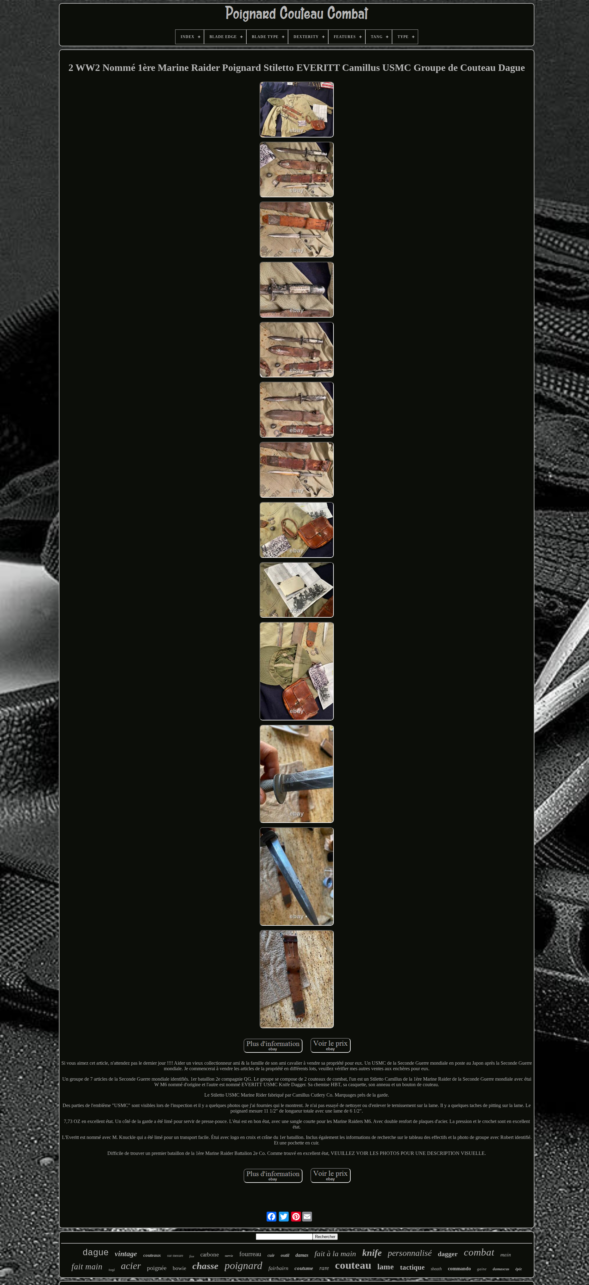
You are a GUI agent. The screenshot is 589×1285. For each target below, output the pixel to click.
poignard (243, 1265)
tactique (412, 1267)
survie (229, 1255)
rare (324, 1268)
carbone (209, 1254)
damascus (501, 1269)
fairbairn (278, 1268)
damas (301, 1255)
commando (459, 1268)
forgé (112, 1269)
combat (479, 1252)
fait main (86, 1266)
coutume (303, 1268)
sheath (436, 1269)
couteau (353, 1265)
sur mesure (175, 1255)
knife (372, 1253)
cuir (271, 1255)
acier (131, 1265)
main (505, 1254)
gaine (482, 1269)
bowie (179, 1268)
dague (96, 1253)
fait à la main (335, 1253)
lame (385, 1266)
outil (285, 1255)
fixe (191, 1256)
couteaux (152, 1255)
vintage (126, 1254)
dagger (448, 1254)
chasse (205, 1265)
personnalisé (410, 1253)
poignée (157, 1267)
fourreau (250, 1254)
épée (518, 1269)
